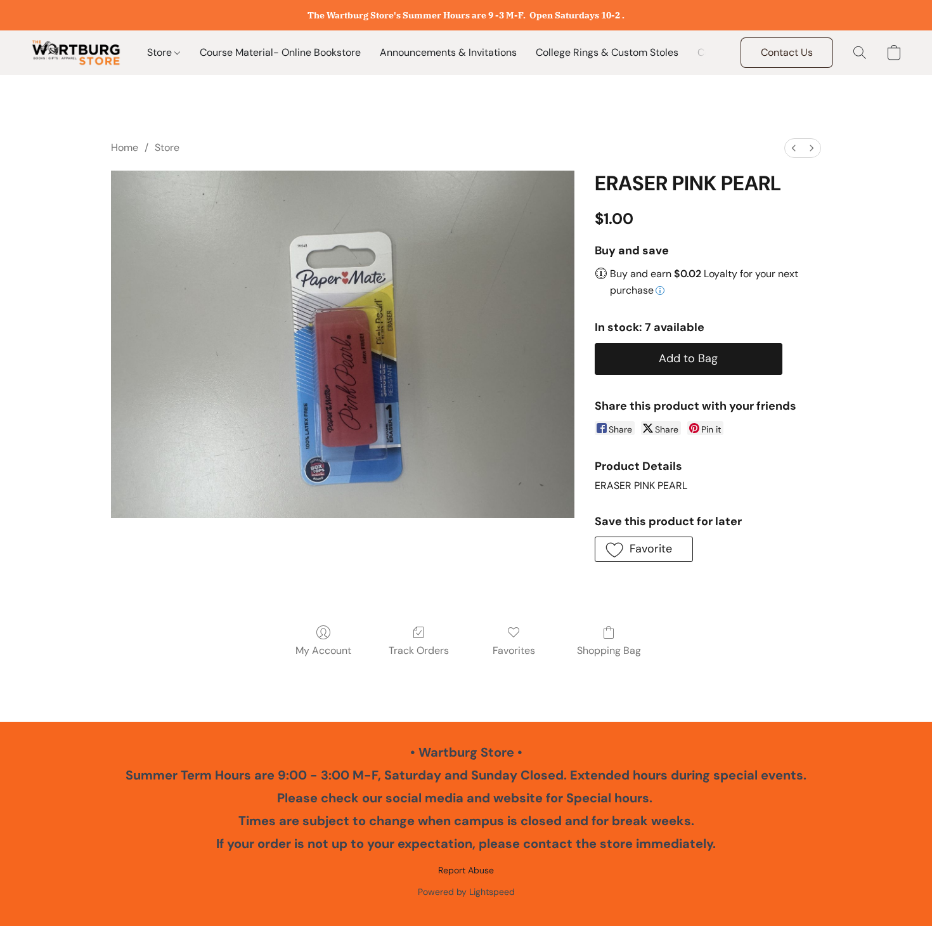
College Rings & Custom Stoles (607, 52)
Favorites (514, 650)
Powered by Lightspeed (466, 891)
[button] (76, 52)
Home (124, 147)
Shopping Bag (609, 650)
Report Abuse (466, 870)
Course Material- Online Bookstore (280, 52)
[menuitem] (794, 148)
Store (160, 52)
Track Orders (419, 650)
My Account (323, 650)
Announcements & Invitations (448, 52)
